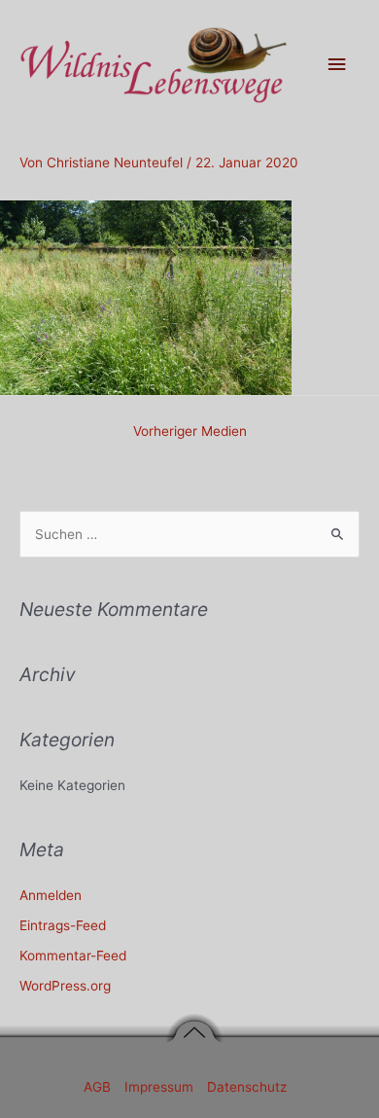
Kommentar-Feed (72, 955)
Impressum (160, 1087)
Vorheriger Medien (190, 431)
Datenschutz (247, 1087)
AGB (99, 1087)
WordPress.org (65, 985)
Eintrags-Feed (62, 925)
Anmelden (50, 895)
